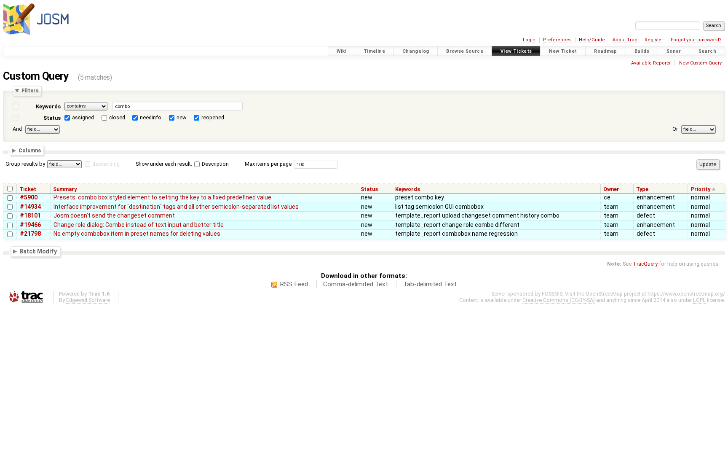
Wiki (342, 51)
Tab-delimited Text (430, 284)
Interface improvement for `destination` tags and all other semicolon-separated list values (176, 206)
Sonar (673, 51)
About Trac (625, 40)
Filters (29, 91)
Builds (641, 51)
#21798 (30, 233)
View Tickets (516, 51)
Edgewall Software (88, 300)
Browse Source (464, 51)
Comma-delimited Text (355, 284)
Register (654, 40)
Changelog (415, 51)
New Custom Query (700, 63)
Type (642, 189)
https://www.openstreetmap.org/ (686, 294)
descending (106, 164)
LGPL (699, 300)
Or (675, 129)
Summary (65, 189)
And (17, 129)
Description (215, 164)
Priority (700, 189)
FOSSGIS (552, 294)
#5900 (28, 197)
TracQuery (645, 264)
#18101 (30, 215)
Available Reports (650, 63)
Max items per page (268, 164)
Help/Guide (592, 40)
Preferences (557, 40)
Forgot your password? (696, 40)
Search (707, 51)
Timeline (374, 51)
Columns (30, 151)
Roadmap (605, 51)
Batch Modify (38, 251)
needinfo (150, 117)
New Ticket (563, 51)
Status (52, 118)
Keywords (48, 106)
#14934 (30, 206)
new (181, 117)
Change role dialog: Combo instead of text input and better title (139, 224)
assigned (83, 117)
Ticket (27, 189)
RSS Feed (294, 284)
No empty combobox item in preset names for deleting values (137, 233)
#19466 (30, 224)
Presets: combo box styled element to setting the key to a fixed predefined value (162, 197)
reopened (212, 117)
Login (529, 40)
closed (117, 117)
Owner (611, 189)
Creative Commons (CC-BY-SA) (558, 300)
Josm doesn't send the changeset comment (114, 215)
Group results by (25, 164)
